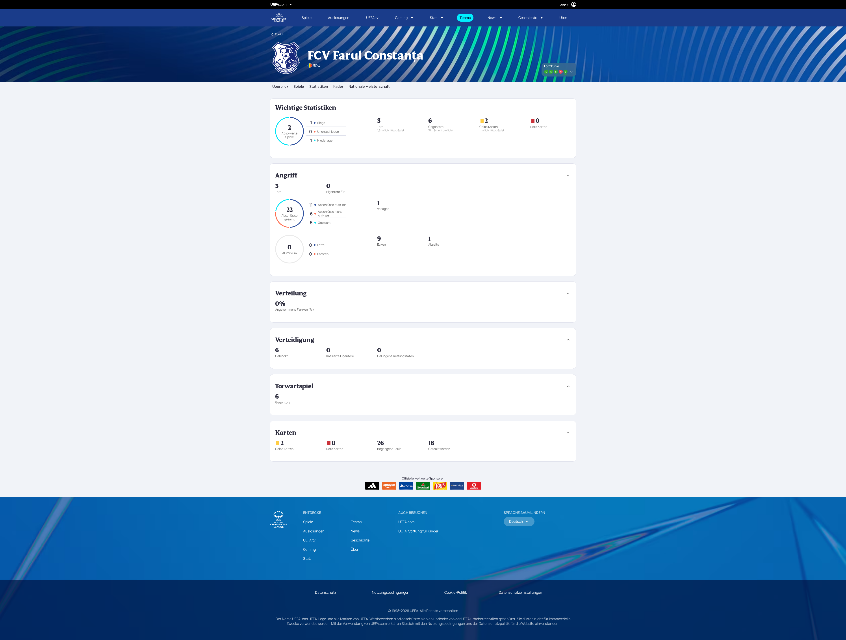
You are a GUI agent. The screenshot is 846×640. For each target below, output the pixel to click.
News (355, 531)
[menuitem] (309, 17)
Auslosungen (314, 531)
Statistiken (318, 87)
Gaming (309, 549)
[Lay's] (440, 486)
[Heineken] (423, 486)
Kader (338, 87)
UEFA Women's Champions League (279, 17)
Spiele (298, 87)
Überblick (280, 87)
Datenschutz (325, 592)
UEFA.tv (309, 540)
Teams (356, 521)
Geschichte (360, 540)
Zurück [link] (279, 34)
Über (354, 549)
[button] (404, 17)
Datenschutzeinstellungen (520, 592)
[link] (306, 17)
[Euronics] (457, 486)
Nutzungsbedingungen (390, 592)
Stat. (307, 558)
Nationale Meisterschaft (369, 87)
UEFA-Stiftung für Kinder (418, 531)
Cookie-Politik (455, 592)
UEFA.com (406, 521)
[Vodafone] (474, 486)
